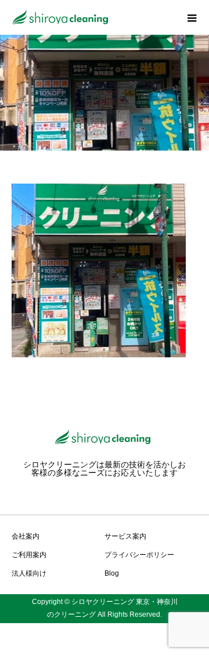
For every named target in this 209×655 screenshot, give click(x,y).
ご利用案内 (29, 555)
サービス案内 (125, 536)
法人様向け (29, 573)
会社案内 (25, 536)
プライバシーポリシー (139, 555)
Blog (112, 573)
